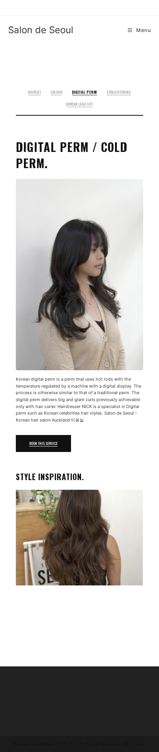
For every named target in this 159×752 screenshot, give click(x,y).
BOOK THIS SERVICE (43, 443)
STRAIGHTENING (119, 92)
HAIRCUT (34, 92)
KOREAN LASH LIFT (79, 104)
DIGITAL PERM (84, 92)
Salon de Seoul (40, 29)
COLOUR (56, 92)
